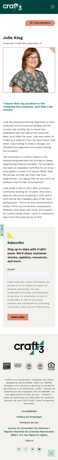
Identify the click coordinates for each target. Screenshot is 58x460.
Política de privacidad (29, 417)
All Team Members (40, 23)
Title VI (29, 440)
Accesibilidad (29, 411)
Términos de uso (29, 422)
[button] (52, 6)
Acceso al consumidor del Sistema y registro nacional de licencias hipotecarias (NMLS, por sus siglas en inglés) (29, 431)
